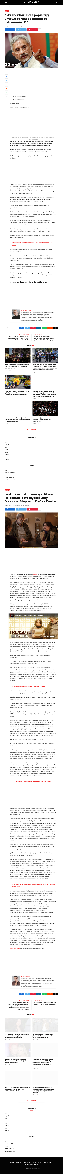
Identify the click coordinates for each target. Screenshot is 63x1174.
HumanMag (28, 1168)
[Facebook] (6, 76)
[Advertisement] (35, 82)
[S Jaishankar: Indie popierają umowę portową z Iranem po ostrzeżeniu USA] (31, 50)
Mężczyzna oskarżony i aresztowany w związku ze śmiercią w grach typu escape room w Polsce (17, 1089)
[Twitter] (6, 80)
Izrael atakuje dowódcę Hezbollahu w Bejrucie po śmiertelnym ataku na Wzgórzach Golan (17, 366)
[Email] (6, 96)
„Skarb (35, 574)
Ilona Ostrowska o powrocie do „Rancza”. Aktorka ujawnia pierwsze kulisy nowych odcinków (44, 1035)
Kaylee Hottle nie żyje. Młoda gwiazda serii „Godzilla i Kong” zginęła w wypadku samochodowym (17, 1035)
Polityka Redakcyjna (9, 477)
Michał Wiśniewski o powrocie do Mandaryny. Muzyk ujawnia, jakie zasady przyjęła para (16, 1060)
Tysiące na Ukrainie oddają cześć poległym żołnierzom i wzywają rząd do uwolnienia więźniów (17, 419)
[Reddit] (6, 88)
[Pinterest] (6, 84)
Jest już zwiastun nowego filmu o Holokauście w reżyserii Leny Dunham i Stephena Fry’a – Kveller (18, 338)
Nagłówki (7, 444)
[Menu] (6, 2)
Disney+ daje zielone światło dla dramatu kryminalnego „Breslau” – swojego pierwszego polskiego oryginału (44, 1090)
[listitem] (33, 811)
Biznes (6, 449)
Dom (6, 442)
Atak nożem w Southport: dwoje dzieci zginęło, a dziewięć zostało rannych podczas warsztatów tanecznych (17, 392)
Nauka (6, 452)
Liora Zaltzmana (15, 948)
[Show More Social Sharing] (39, 29)
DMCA (6, 475)
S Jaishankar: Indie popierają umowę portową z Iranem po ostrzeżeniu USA (45, 1003)
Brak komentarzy (18, 26)
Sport (6, 457)
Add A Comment (31, 429)
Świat (7, 11)
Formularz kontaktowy (10, 472)
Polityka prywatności (10, 480)
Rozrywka (7, 459)
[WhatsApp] (6, 92)
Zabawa (7, 490)
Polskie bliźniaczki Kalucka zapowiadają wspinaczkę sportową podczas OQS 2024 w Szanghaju (44, 338)
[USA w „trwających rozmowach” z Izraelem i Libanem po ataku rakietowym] (45, 408)
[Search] (57, 2)
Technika (7, 454)
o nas (6, 470)
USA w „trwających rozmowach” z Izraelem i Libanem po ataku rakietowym (43, 419)
